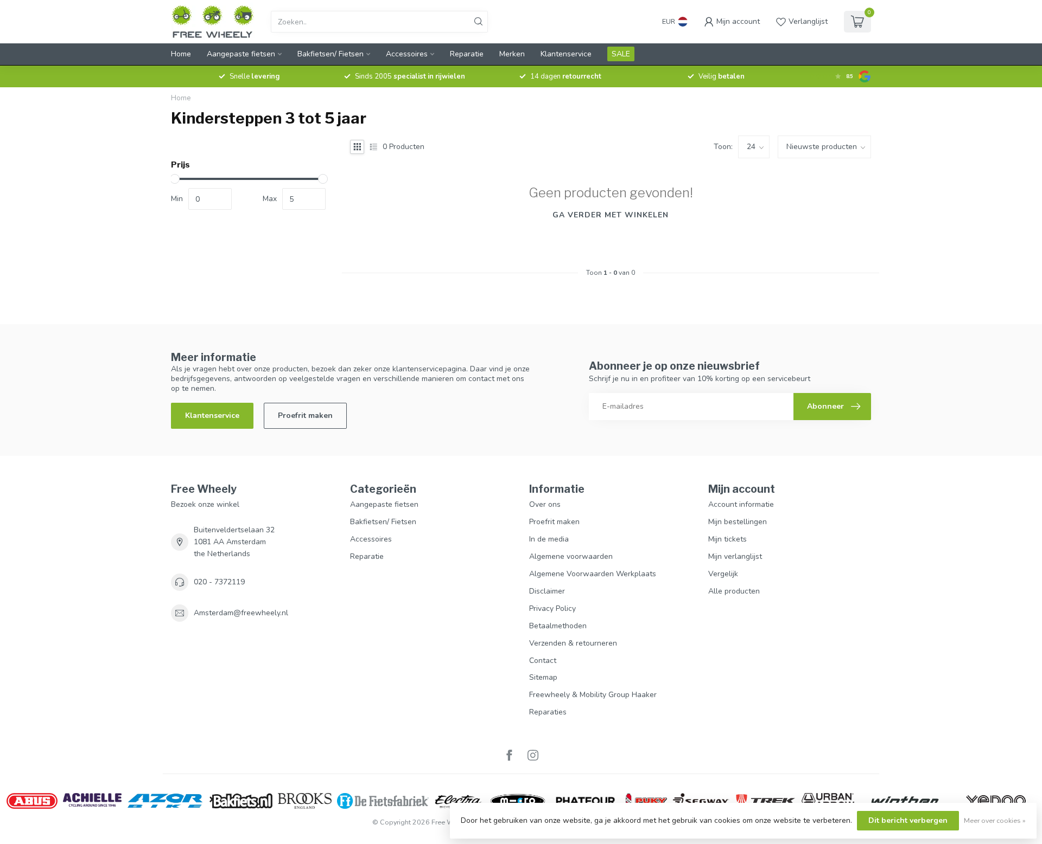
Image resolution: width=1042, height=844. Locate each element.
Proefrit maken (305, 415)
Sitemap (543, 677)
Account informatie (741, 504)
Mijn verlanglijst (735, 556)
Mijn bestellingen (737, 522)
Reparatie (467, 54)
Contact (542, 660)
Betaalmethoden (558, 626)
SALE (621, 54)
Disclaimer (547, 591)
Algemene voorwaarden (571, 556)
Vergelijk (723, 574)
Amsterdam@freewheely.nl (241, 613)
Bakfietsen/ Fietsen (330, 54)
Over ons (545, 504)
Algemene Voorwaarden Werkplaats (592, 574)
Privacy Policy (552, 608)
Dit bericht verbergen (908, 820)
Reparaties (548, 712)
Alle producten (734, 591)
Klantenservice (566, 54)
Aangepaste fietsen (241, 54)
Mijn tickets (727, 539)
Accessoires (407, 54)
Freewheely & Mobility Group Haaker (593, 695)
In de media (549, 539)
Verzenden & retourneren (573, 643)
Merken (512, 54)
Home (181, 54)
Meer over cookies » (995, 820)
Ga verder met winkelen (610, 215)
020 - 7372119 (219, 582)
